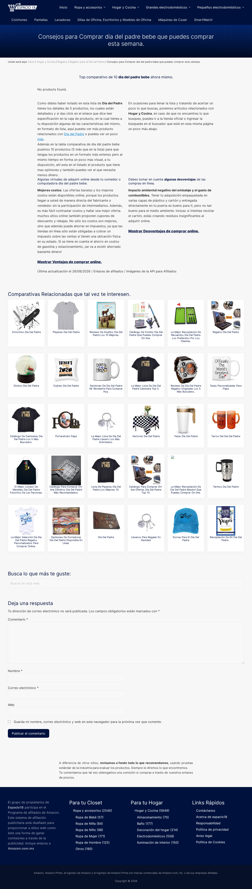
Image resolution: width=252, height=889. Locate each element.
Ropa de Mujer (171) (90, 836)
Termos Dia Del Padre (226, 486)
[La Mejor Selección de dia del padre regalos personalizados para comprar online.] (26, 521)
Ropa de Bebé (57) (90, 817)
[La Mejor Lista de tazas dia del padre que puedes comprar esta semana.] (186, 420)
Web (11, 705)
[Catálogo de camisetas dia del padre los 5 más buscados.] (26, 420)
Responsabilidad (208, 823)
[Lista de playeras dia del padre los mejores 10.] (106, 470)
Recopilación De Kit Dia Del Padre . (226, 539)
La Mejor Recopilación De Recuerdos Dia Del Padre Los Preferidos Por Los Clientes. (186, 337)
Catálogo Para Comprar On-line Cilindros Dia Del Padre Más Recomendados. (66, 489)
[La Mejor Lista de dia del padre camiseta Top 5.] (146, 369)
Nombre (15, 671)
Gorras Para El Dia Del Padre (186, 539)
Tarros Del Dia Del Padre (225, 436)
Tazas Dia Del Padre (186, 436)
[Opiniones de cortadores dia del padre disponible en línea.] (66, 521)
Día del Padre (74, 134)
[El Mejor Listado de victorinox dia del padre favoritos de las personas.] (26, 316)
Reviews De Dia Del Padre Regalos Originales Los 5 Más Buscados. (186, 388)
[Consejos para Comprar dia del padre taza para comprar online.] (226, 369)
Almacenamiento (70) (153, 817)
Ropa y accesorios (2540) (92, 810)
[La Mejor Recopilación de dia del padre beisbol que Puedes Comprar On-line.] (186, 470)
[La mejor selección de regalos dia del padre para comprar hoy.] (226, 316)
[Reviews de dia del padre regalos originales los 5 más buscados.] (186, 369)
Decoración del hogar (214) (157, 830)
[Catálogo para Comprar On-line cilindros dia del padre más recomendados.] (66, 470)
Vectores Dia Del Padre (146, 436)
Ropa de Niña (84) (89, 823)
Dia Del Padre (106, 537)
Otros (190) (84, 849)
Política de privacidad (212, 829)
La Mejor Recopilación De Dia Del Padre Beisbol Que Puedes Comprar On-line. (185, 489)
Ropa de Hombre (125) (93, 842)
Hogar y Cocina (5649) (152, 810)
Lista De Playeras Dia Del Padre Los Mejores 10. (106, 488)
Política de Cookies (210, 842)
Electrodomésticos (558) (155, 836)
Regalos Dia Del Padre (226, 332)
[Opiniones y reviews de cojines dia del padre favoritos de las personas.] (66, 369)
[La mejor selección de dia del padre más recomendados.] (106, 521)
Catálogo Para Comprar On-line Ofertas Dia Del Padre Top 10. (146, 489)
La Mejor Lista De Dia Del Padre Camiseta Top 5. (146, 387)
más (40, 139)
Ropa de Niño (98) (89, 830)
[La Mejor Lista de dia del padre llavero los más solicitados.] (106, 420)
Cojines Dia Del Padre (66, 385)
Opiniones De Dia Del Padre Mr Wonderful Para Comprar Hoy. (106, 388)
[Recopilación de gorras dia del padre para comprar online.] (186, 521)
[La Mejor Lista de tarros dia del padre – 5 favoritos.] (226, 420)
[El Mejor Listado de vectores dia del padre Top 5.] (146, 420)
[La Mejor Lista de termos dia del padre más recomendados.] (226, 470)
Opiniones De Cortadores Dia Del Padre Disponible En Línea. (66, 540)
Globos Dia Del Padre (26, 385)
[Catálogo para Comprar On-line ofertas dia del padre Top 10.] (146, 470)
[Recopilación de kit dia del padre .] (226, 521)
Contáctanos (205, 810)
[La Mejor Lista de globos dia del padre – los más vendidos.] (26, 369)
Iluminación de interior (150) (158, 842)
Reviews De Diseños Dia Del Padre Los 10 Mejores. (106, 334)
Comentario (18, 619)
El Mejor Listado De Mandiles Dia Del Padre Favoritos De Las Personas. (26, 489)
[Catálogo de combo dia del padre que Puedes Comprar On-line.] (146, 316)
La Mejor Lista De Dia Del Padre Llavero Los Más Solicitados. (106, 439)
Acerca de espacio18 (211, 817)
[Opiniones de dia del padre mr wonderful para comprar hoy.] (106, 369)
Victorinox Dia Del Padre (26, 332)
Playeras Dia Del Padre (66, 332)
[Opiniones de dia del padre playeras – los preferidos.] (66, 316)
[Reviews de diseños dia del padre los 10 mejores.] (106, 316)
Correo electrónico (23, 688)
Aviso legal (204, 836)
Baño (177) (145, 823)
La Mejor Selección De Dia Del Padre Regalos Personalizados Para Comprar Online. (26, 542)
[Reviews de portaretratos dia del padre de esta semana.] (66, 420)
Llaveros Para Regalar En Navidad (146, 539)
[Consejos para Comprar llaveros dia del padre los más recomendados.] (146, 521)
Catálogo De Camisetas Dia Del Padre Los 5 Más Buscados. (26, 439)
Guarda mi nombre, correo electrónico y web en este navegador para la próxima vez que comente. (88, 722)
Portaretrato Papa (66, 436)
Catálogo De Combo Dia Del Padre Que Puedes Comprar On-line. (146, 335)
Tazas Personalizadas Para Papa (226, 387)
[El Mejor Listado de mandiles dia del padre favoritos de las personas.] (26, 470)
